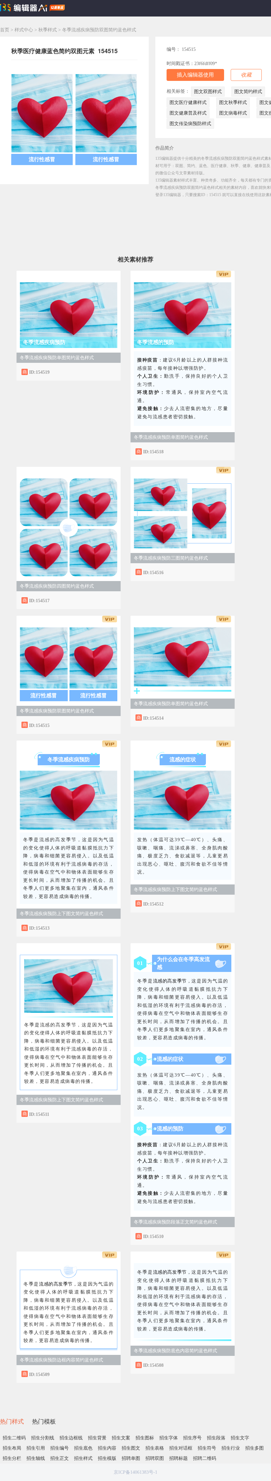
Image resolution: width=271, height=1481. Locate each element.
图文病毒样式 (233, 113)
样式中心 (24, 29)
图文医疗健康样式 (188, 102)
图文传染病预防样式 (190, 123)
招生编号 (59, 1448)
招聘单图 (131, 1458)
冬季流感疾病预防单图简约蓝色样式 (57, 357)
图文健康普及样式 (188, 113)
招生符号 (207, 1448)
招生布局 (12, 1448)
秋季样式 (48, 29)
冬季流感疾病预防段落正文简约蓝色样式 (175, 1222)
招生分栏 (12, 1458)
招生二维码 (14, 1437)
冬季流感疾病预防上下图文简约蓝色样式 (61, 913)
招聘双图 (154, 1458)
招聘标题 (178, 1458)
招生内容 (107, 1448)
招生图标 (145, 1437)
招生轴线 (35, 1458)
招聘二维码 (204, 1458)
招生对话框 (180, 1448)
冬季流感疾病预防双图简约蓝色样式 (57, 710)
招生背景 (97, 1437)
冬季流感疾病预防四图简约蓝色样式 (57, 586)
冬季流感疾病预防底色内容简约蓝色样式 (175, 1350)
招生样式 (83, 1458)
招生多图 (254, 1448)
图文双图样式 (208, 91)
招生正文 (59, 1458)
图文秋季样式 (233, 102)
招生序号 (192, 1437)
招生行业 (230, 1448)
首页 (4, 29)
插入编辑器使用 (195, 75)
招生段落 (216, 1437)
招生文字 (240, 1437)
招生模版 (107, 1458)
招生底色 (83, 1448)
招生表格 (154, 1448)
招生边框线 (71, 1437)
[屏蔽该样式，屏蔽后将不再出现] (109, 371)
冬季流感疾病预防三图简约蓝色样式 (171, 558)
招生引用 (35, 1448)
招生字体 (168, 1437)
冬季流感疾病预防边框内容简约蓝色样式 (61, 1360)
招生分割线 (42, 1437)
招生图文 (131, 1448)
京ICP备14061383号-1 (135, 1472)
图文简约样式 (248, 91)
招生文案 (121, 1437)
